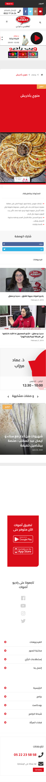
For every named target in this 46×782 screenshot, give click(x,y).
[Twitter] (30, 11)
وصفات (33, 74)
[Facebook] (25, 11)
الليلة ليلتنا (14, 38)
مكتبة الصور (35, 651)
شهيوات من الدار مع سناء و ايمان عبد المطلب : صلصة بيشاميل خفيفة (24, 440)
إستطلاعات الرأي (33, 659)
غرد (41, 249)
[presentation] (2, 36)
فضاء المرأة (36, 722)
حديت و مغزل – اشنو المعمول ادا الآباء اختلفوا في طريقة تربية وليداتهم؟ (23, 335)
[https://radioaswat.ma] (42, 74)
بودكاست (37, 705)
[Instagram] (35, 11)
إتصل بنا (37, 668)
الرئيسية (37, 688)
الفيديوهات (36, 642)
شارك (41, 244)
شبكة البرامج (35, 714)
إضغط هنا (38, 769)
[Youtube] (40, 11)
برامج (39, 697)
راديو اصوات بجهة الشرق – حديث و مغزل (26, 296)
